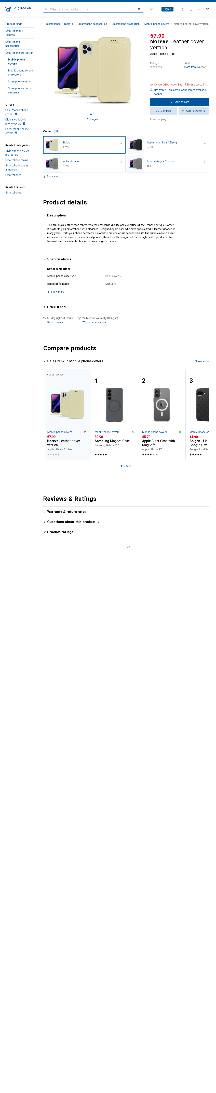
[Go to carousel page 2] (124, 466)
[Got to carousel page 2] (93, 114)
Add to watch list (196, 110)
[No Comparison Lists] (191, 9)
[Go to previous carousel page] (49, 414)
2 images (92, 119)
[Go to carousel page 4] (130, 466)
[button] (179, 85)
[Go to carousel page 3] (127, 466)
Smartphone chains (19, 81)
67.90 (157, 36)
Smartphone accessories (12, 43)
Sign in (167, 9)
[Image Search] (139, 9)
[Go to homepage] (18, 9)
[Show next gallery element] (142, 70)
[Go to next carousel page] (203, 414)
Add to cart (182, 102)
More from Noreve (195, 65)
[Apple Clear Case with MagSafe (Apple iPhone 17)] (161, 414)
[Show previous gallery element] (42, 70)
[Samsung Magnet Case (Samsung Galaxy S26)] (114, 414)
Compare (166, 110)
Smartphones (13, 175)
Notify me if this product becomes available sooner (180, 92)
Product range (13, 24)
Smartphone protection (19, 52)
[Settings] (152, 9)
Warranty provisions (94, 322)
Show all (200, 361)
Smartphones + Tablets (14, 33)
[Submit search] (46, 9)
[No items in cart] (207, 9)
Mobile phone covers (16, 61)
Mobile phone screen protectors (20, 72)
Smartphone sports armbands (19, 90)
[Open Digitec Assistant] (183, 9)
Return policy (55, 322)
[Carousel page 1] (91, 114)
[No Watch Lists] (199, 9)
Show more (53, 176)
